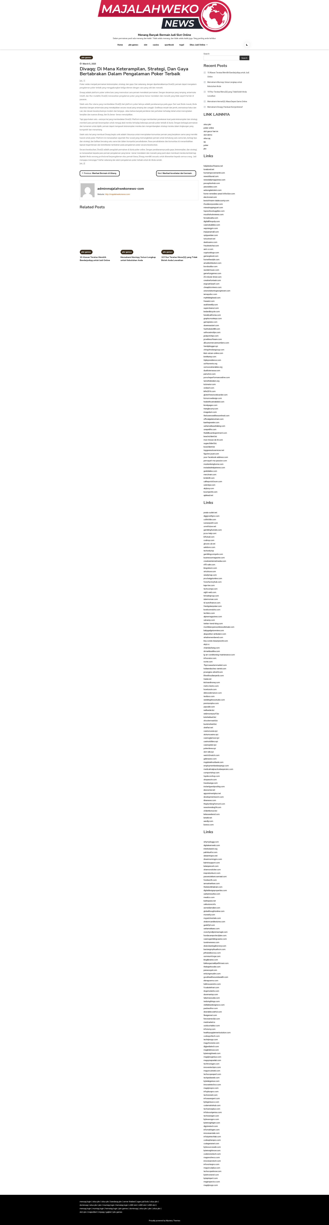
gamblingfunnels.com (213, 530)
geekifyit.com (209, 925)
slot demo (208, 135)
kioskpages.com (210, 405)
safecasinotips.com (212, 332)
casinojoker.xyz (210, 745)
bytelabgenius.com (211, 1081)
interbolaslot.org (210, 849)
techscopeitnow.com (212, 1171)
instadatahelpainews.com (214, 467)
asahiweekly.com (211, 304)
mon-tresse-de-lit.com (213, 440)
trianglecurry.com (211, 409)
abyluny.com (209, 488)
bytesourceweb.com (212, 1147)
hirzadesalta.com (211, 218)
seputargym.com (211, 228)
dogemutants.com (211, 991)
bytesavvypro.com (211, 1119)
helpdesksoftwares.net (213, 166)
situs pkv (207, 124)
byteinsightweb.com (212, 1053)
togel (181, 45)
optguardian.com (211, 235)
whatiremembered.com (213, 637)
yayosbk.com (209, 707)
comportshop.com (211, 773)
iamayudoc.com (210, 294)
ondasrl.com (209, 388)
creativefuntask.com (212, 280)
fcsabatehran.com (211, 987)
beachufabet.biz (210, 436)
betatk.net (208, 818)
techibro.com (209, 613)
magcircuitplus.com (212, 1168)
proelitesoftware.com (213, 339)
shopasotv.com (210, 779)
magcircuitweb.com (212, 1071)
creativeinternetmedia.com (215, 561)
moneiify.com (209, 915)
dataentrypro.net (210, 856)
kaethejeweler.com (211, 422)
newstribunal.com (211, 176)
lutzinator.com (210, 384)
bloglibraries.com (211, 960)
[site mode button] (247, 45)
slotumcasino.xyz (211, 734)
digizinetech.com (211, 1126)
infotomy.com (209, 1029)
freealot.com (209, 301)
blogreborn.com (210, 568)
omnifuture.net (210, 526)
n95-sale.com (209, 564)
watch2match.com (211, 755)
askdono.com (209, 547)
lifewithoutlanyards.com (214, 675)
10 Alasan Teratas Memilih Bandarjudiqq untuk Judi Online (228, 75)
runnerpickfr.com (211, 523)
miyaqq (101, 1212)
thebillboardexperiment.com (215, 433)
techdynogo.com (211, 1039)
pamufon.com (210, 374)
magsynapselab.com (212, 1060)
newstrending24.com (212, 807)
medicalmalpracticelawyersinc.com (218, 769)
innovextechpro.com (212, 1067)
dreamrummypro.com (213, 859)
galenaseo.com (210, 759)
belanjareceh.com (211, 866)
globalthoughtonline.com (214, 911)
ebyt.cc (207, 644)
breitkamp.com (210, 357)
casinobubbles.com (212, 225)
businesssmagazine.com (214, 558)
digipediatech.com (211, 1046)
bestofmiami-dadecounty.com (216, 200)
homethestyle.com (211, 259)
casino (156, 45)
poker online (209, 128)
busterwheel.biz (210, 724)
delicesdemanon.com (213, 693)
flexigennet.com (210, 1015)
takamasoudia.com (212, 998)
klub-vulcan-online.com (213, 353)
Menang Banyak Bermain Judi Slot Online (164, 35)
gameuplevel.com (211, 256)
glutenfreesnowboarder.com (215, 395)
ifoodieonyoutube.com (213, 204)
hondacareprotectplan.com (215, 935)
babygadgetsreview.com (214, 630)
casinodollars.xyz (211, 741)
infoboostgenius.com (213, 1112)
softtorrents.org (210, 363)
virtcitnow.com (210, 571)
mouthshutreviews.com (213, 214)
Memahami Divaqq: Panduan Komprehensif (225, 107)
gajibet (109, 1212)
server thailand (129, 1201)
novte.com (208, 662)
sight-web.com (210, 592)
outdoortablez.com (212, 1026)
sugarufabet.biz (210, 443)
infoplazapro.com (211, 1091)
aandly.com (208, 821)
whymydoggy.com (211, 842)
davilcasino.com (210, 242)
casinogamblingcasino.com (215, 939)
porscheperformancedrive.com (217, 377)
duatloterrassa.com (212, 370)
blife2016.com (210, 391)
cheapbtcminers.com (212, 287)
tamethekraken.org (211, 381)
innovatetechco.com (212, 1084)
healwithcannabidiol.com (214, 402)
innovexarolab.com (212, 1133)
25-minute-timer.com (212, 277)
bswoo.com (209, 825)
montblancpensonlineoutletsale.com (219, 627)
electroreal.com (210, 197)
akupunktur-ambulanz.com (215, 634)
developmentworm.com (214, 797)
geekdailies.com (210, 471)
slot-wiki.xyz (209, 752)
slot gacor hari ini (211, 131)
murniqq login (108, 1205)
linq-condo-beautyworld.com (216, 641)
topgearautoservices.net (214, 450)
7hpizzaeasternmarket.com (215, 665)
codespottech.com (212, 1036)
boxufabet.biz (209, 447)
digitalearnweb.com (212, 845)
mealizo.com (209, 897)
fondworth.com (210, 880)
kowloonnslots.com (212, 610)
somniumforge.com (212, 956)
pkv (205, 149)
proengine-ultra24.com (213, 672)
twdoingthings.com (212, 1001)
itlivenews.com (210, 800)
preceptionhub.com (212, 183)
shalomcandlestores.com (214, 921)
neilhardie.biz (209, 710)
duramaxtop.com (211, 994)
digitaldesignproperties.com (215, 890)
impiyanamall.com (211, 232)
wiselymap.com (210, 575)
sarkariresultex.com (212, 894)
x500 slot (133, 1205)
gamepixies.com (210, 322)
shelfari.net (208, 727)
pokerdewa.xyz (210, 748)
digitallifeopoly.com (212, 221)
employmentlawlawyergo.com (216, 766)
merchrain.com (210, 474)
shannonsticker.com (212, 869)
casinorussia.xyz (211, 731)
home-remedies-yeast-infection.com (219, 194)
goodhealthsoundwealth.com (216, 977)
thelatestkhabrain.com (213, 887)
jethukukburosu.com (212, 953)
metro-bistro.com (211, 686)
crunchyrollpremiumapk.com (215, 932)
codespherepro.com (212, 1140)
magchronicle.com (211, 1043)
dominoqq (84, 1205)
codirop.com (209, 540)
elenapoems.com (211, 980)
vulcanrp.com (209, 620)
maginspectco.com (212, 1182)
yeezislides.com (210, 187)
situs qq (207, 138)
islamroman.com (211, 599)
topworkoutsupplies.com (214, 211)
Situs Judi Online (197, 45)
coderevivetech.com (212, 1154)
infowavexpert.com (212, 1098)
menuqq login (85, 1201)
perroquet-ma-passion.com (215, 461)
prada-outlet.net (210, 512)
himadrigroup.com (211, 596)
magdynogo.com (211, 1185)
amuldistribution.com (212, 263)
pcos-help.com (210, 533)
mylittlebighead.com (212, 298)
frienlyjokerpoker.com (213, 606)
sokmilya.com (209, 485)
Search (206, 54)
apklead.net (208, 495)
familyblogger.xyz (211, 346)
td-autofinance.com (212, 603)
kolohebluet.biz (210, 717)
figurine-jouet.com (211, 454)
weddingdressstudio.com (214, 700)
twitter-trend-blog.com (213, 623)
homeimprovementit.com (214, 173)
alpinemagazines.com (213, 616)
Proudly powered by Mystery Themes (164, 1220)
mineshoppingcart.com (213, 207)
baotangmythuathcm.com (214, 949)
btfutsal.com (209, 537)
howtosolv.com (210, 689)
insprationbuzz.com (212, 873)
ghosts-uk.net (209, 544)
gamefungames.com (212, 273)
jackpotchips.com (211, 336)
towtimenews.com (211, 942)
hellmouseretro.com (212, 984)
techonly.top (209, 551)
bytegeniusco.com (211, 1102)
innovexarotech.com (212, 1161)
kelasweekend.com (212, 814)
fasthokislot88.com (212, 329)
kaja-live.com (209, 585)
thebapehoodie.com (212, 967)
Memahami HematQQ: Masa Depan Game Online (227, 101)
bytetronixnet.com (211, 1175)
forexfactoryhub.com (213, 582)
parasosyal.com (210, 970)
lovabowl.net (209, 169)
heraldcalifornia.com (212, 315)
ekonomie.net (209, 790)
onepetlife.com (210, 429)
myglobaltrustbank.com (213, 762)
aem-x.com (208, 249)
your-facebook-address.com (216, 457)
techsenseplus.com (212, 1109)
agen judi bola (143, 1201)
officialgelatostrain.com (213, 419)
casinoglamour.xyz (211, 738)
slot (145, 45)
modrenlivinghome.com (213, 464)
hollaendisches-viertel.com (215, 668)
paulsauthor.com (211, 1008)
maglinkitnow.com (211, 1050)
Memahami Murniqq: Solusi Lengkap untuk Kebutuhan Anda (224, 84)
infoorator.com (210, 658)
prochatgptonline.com (213, 578)
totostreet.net (209, 239)
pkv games (133, 45)
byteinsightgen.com (212, 1123)
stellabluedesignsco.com (214, 1005)
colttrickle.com (210, 519)
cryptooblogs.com (211, 252)
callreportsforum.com (213, 481)
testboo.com (209, 696)
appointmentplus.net (212, 793)
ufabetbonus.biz (210, 811)
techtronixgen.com (211, 1064)
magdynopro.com (211, 1088)
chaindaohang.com (212, 648)
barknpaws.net (210, 901)
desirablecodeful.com (213, 1012)
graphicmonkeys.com (213, 318)
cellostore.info (210, 904)
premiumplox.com (211, 703)
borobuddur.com (210, 266)
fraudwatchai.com (211, 246)
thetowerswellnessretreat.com (216, 415)
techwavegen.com (211, 1116)
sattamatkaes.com (212, 928)
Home (120, 45)
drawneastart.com (211, 325)
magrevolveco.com (212, 1157)
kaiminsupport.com (212, 863)
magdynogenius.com (212, 1057)
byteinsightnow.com (212, 1150)
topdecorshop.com (212, 776)
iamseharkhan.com (212, 883)
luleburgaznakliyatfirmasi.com (216, 963)
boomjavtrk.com (210, 492)
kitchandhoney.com (212, 682)
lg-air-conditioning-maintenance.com (219, 655)
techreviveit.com (210, 1095)
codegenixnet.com (211, 1143)
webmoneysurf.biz (211, 714)
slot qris (83, 1212)
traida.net (207, 679)
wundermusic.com (211, 270)
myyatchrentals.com (212, 918)
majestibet (92, 1212)
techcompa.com (210, 589)
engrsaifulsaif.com (211, 284)
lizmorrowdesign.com (213, 398)
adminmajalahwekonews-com (120, 188)
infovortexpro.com (211, 1164)
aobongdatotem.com (212, 190)
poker (206, 145)
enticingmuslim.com (212, 973)
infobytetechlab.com (212, 1136)
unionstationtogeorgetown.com (217, 291)
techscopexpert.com (212, 1074)
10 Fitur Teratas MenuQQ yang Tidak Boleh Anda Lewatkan (227, 94)
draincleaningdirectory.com (215, 946)
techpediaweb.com (212, 1078)
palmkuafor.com (210, 852)
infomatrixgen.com (212, 1130)
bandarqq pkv (116, 1201)
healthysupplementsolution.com (217, 1032)
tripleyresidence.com (212, 360)
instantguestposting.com (214, 786)
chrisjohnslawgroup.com (214, 350)
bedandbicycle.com (212, 311)
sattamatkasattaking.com (214, 426)
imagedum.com (210, 412)
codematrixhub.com (212, 1105)
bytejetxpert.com (211, 1178)
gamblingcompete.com (213, 554)
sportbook (169, 45)
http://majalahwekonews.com (117, 194)
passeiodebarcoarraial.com (215, 876)
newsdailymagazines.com (214, 180)
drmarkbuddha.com (212, 651)
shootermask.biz (211, 720)
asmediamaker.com (212, 908)
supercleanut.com (211, 308)
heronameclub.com (212, 1019)
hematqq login (122, 1205)
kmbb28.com (209, 478)
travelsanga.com (211, 783)
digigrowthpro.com (211, 516)
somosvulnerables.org (213, 367)
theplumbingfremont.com (214, 804)
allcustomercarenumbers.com (216, 343)
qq (205, 142)
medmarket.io (209, 1022)
